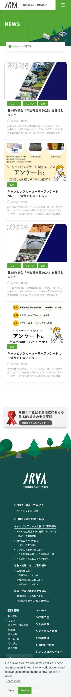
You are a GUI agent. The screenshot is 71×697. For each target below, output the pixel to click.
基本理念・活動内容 (18, 625)
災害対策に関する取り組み (30, 579)
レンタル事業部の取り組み (30, 549)
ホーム (16, 46)
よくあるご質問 (47, 631)
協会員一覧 (13, 638)
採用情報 (43, 638)
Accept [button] (24, 690)
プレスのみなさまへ (50, 652)
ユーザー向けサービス (27, 584)
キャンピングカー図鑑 (27, 510)
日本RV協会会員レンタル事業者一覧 (36, 554)
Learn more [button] (13, 681)
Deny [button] (11, 690)
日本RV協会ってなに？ (30, 505)
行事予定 (43, 617)
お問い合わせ (46, 645)
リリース (14, 103)
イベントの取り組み (26, 545)
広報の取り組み (24, 570)
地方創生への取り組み (27, 540)
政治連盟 (12, 647)
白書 (43, 103)
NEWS (42, 610)
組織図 (11, 629)
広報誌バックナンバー (29, 575)
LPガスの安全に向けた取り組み (33, 600)
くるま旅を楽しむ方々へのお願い (33, 558)
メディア (29, 103)
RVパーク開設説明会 (28, 535)
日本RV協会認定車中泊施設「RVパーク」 (37, 531)
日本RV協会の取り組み (30, 519)
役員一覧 (12, 634)
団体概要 (12, 616)
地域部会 (12, 643)
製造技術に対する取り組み (30, 596)
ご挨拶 (11, 620)
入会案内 (43, 624)
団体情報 (13, 610)
